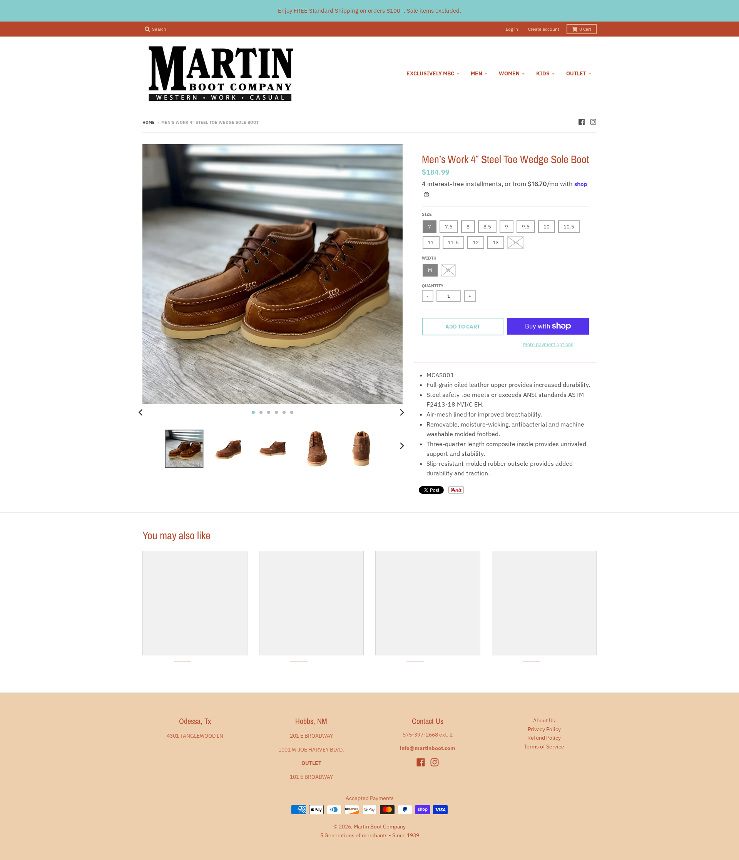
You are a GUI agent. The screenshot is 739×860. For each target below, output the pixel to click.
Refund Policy (544, 737)
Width (429, 258)
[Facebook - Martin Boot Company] (581, 121)
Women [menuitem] (509, 73)
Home (148, 122)
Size (427, 214)
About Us (544, 720)
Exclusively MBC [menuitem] (430, 73)
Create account (543, 29)
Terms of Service (544, 746)
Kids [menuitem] (543, 73)
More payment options (548, 344)
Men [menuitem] (476, 73)
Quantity (432, 285)
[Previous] (141, 412)
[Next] (401, 412)
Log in (512, 29)
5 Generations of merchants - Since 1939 (369, 835)
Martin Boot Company (380, 826)
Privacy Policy (544, 729)
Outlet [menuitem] (576, 73)
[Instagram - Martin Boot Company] (593, 121)
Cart (585, 29)
